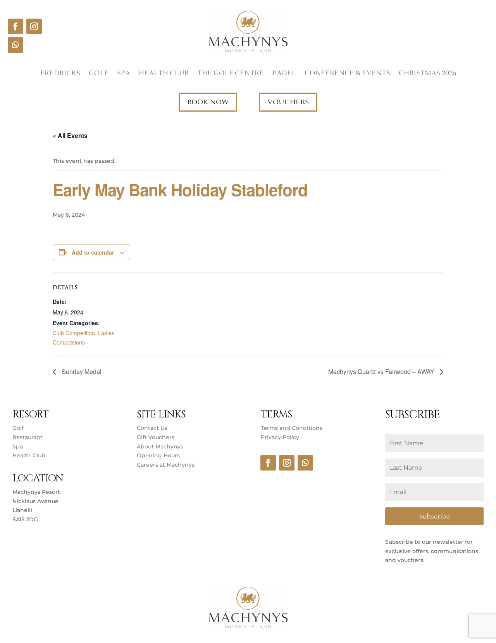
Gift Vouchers (155, 437)
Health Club (164, 74)
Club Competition (74, 333)
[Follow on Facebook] (15, 26)
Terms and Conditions (291, 427)
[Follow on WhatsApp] (15, 45)
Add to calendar (93, 252)
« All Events (70, 135)
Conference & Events (347, 74)
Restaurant (27, 437)
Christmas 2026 (427, 74)
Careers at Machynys (166, 464)
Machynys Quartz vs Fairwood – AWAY (382, 371)
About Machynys (160, 446)
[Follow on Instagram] (34, 26)
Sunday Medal (81, 371)
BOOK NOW (208, 102)
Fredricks (60, 74)
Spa (123, 74)
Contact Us (152, 427)
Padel (284, 74)
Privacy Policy (280, 437)
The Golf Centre (230, 74)
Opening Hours (158, 455)
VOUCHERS (288, 102)
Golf (98, 74)
